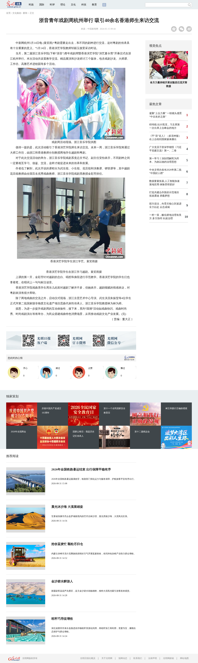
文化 (73, 4)
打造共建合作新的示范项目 (164, 192)
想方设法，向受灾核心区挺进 (165, 203)
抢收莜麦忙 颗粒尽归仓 (67, 544)
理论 (62, 4)
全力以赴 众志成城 (159, 207)
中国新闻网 (92, 29)
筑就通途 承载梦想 (159, 195)
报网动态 (122, 658)
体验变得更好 (167, 184)
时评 (52, 4)
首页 (8, 13)
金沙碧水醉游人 (62, 581)
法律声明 (152, 658)
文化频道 (16, 13)
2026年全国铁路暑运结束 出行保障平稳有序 (81, 469)
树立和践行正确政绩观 (176, 408)
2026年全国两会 (18, 431)
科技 (83, 4)
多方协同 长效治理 (162, 218)
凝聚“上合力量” (157, 113)
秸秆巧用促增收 (62, 618)
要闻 (25, 13)
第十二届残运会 (142, 431)
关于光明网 (106, 658)
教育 (94, 4)
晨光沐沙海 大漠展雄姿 (67, 506)
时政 (31, 4)
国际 (41, 4)
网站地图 (184, 658)
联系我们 (137, 658)
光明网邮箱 (168, 658)
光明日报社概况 (87, 658)
